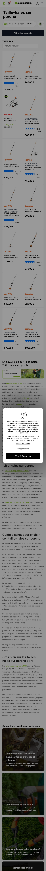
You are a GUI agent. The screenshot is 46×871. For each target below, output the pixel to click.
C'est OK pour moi (23, 456)
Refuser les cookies (23, 443)
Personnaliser (23, 449)
